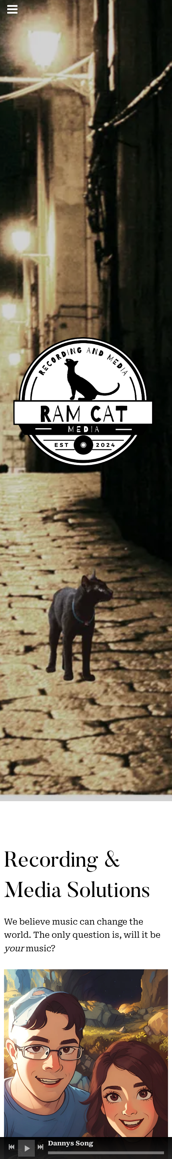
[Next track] (40, 1147)
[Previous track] (11, 1147)
